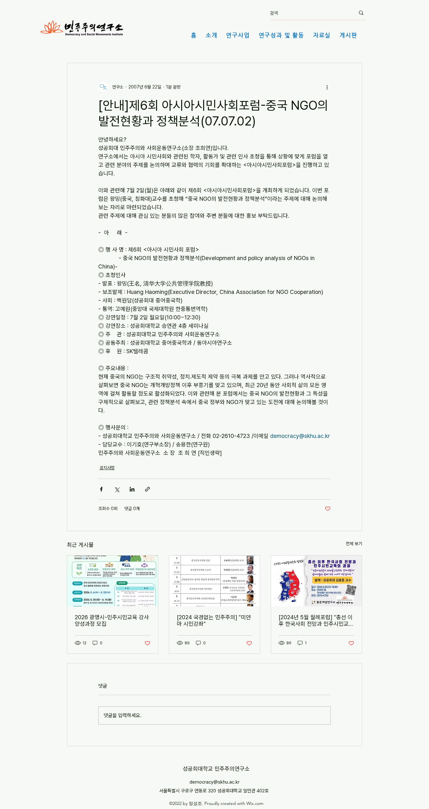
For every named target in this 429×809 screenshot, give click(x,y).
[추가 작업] (327, 87)
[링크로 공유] (147, 489)
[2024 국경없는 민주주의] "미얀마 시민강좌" (214, 620)
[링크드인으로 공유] (132, 489)
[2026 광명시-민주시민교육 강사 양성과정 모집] (112, 581)
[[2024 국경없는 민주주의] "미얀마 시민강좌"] (214, 581)
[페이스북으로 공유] (101, 489)
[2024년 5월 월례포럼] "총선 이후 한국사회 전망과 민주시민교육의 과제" (316, 620)
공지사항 (107, 467)
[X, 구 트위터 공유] (117, 489)
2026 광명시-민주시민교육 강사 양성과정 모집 (112, 620)
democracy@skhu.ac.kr (214, 782)
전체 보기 (354, 543)
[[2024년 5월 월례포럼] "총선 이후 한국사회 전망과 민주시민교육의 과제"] (316, 581)
